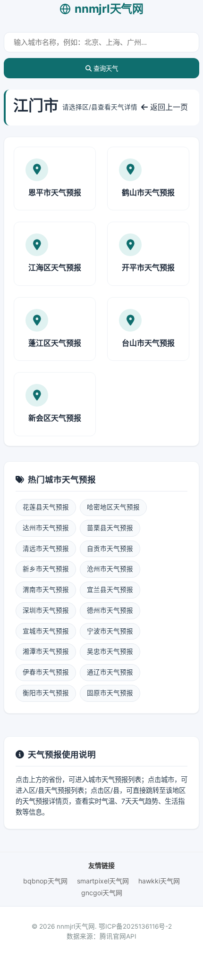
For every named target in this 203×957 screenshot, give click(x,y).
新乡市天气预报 (46, 569)
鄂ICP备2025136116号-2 (135, 926)
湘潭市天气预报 (46, 651)
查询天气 (105, 68)
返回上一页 (168, 107)
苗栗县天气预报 (110, 528)
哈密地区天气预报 (113, 507)
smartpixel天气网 (103, 881)
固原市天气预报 (110, 693)
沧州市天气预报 (110, 569)
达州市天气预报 (46, 528)
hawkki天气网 (159, 881)
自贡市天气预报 (110, 548)
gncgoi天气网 (101, 893)
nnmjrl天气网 (109, 9)
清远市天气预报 (46, 548)
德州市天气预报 (110, 610)
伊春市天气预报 (46, 672)
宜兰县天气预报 (110, 589)
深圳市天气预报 (46, 610)
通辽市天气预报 (110, 672)
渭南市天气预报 (46, 589)
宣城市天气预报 (46, 631)
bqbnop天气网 (45, 881)
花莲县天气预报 (46, 507)
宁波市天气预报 (110, 631)
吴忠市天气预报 (110, 651)
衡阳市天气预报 (46, 693)
